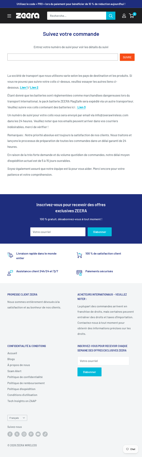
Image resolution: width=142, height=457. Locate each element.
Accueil (12, 353)
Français (14, 417)
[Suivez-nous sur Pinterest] (31, 434)
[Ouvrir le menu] (9, 15)
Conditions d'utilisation (22, 394)
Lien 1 (24, 87)
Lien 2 (34, 87)
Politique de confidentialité (25, 377)
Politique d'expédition (21, 389)
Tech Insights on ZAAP (21, 401)
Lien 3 (81, 107)
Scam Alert (14, 371)
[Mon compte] (124, 16)
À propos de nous (18, 365)
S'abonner (99, 231)
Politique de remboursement (26, 383)
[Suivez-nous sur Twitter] (17, 434)
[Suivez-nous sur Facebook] (10, 434)
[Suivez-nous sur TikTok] (45, 434)
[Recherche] (110, 16)
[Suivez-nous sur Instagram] (24, 434)
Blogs (11, 359)
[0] (131, 15)
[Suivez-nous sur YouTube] (38, 434)
